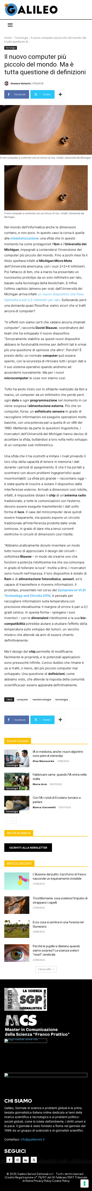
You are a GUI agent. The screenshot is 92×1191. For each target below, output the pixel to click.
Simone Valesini (20, 83)
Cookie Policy (61, 1181)
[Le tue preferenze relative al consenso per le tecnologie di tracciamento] (84, 1183)
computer (22, 699)
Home (8, 38)
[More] (60, 94)
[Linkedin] (26, 1160)
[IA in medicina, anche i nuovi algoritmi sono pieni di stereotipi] (16, 758)
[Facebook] (9, 1160)
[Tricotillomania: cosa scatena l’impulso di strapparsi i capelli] (16, 905)
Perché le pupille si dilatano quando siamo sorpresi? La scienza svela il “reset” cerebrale (56, 950)
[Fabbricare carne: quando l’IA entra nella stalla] (16, 781)
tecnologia (61, 699)
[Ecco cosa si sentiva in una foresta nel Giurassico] (16, 929)
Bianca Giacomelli (44, 807)
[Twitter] (34, 1160)
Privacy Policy (42, 1181)
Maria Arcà (40, 784)
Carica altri (44, 969)
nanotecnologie (42, 699)
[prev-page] (7, 820)
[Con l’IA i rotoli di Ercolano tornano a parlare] (16, 804)
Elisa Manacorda (43, 761)
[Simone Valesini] (7, 83)
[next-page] (13, 820)
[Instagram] (18, 1160)
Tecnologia (21, 38)
